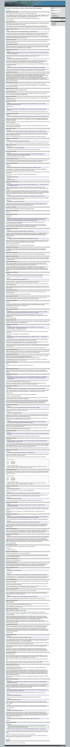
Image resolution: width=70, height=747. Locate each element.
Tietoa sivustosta (62, 745)
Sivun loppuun (8, 10)
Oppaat (10, 6)
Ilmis (7, 96)
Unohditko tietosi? (55, 16)
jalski (7, 207)
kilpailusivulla (17, 18)
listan (23, 713)
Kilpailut (24, 6)
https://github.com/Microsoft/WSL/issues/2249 (35, 445)
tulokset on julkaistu (19, 612)
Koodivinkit (15, 6)
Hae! (62, 19)
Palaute (32, 6)
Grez (7, 319)
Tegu (7, 438)
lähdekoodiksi (36, 370)
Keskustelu (20, 6)
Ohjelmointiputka (16, 8)
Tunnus (52, 8)
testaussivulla (37, 18)
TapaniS (7, 252)
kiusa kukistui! (8, 549)
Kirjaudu (53, 13)
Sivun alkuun (7, 738)
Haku (52, 17)
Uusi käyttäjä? (54, 15)
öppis (7, 261)
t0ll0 (6, 91)
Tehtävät (28, 6)
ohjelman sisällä (31, 345)
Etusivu (6, 6)
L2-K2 (7, 579)
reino (7, 39)
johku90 (7, 562)
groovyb (7, 44)
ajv (6, 21)
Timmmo (7, 163)
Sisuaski (7, 551)
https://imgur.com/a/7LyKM (30, 734)
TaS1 (7, 366)
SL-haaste (54, 24)
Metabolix (8, 11)
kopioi (7, 458)
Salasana (53, 10)
